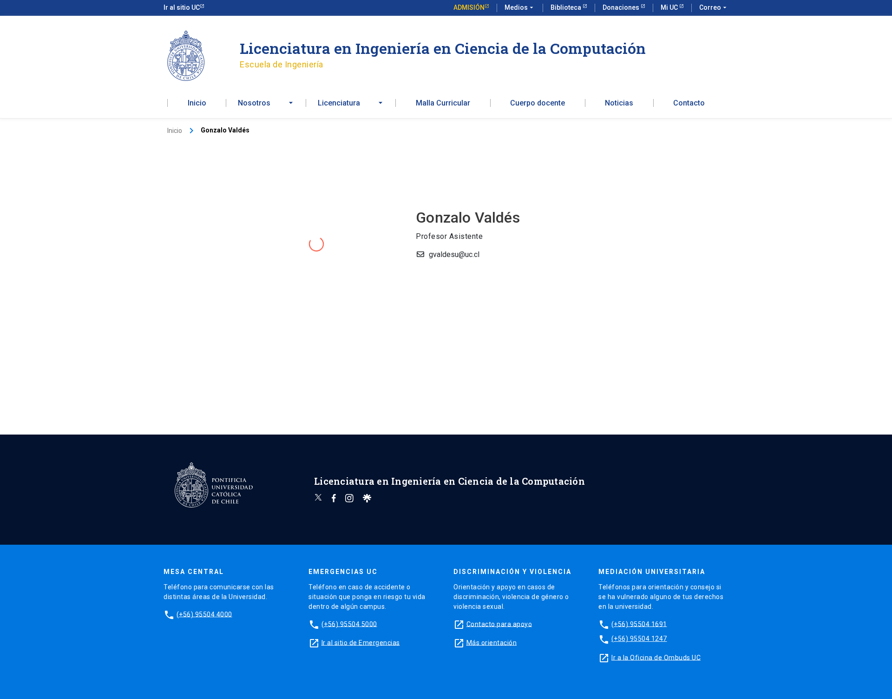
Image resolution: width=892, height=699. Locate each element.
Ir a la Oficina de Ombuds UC (656, 657)
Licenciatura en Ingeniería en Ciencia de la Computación (443, 48)
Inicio (197, 103)
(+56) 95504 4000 (204, 614)
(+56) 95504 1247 (639, 638)
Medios (520, 7)
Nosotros (254, 103)
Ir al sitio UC (182, 7)
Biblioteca (567, 7)
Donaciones (622, 7)
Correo (713, 7)
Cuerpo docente (537, 103)
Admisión (469, 7)
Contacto (689, 103)
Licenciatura (339, 103)
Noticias (619, 103)
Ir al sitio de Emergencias (360, 642)
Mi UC (670, 7)
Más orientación (491, 642)
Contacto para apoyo (499, 623)
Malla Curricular (443, 103)
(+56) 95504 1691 (639, 623)
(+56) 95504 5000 (349, 623)
